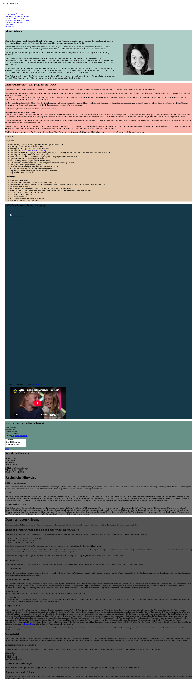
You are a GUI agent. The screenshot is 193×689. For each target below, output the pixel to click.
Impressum (9, 684)
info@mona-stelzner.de (19, 436)
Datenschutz (9, 686)
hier (31, 630)
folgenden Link (28, 624)
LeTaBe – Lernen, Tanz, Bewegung (33, 151)
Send (7, 449)
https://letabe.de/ (37, 384)
